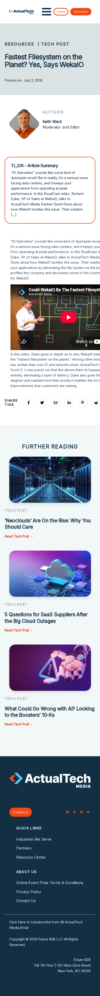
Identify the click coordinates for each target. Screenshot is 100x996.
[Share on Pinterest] (82, 403)
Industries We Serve (33, 839)
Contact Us (20, 812)
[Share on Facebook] (28, 403)
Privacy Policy (28, 891)
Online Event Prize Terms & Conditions (49, 882)
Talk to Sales (81, 11)
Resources (19, 44)
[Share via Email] (55, 403)
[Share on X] (42, 403)
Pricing (61, 11)
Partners (23, 848)
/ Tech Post (54, 44)
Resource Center (31, 857)
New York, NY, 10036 (74, 971)
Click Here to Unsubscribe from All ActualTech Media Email (46, 925)
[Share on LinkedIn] (69, 403)
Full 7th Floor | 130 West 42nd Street (62, 965)
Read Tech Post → (19, 536)
